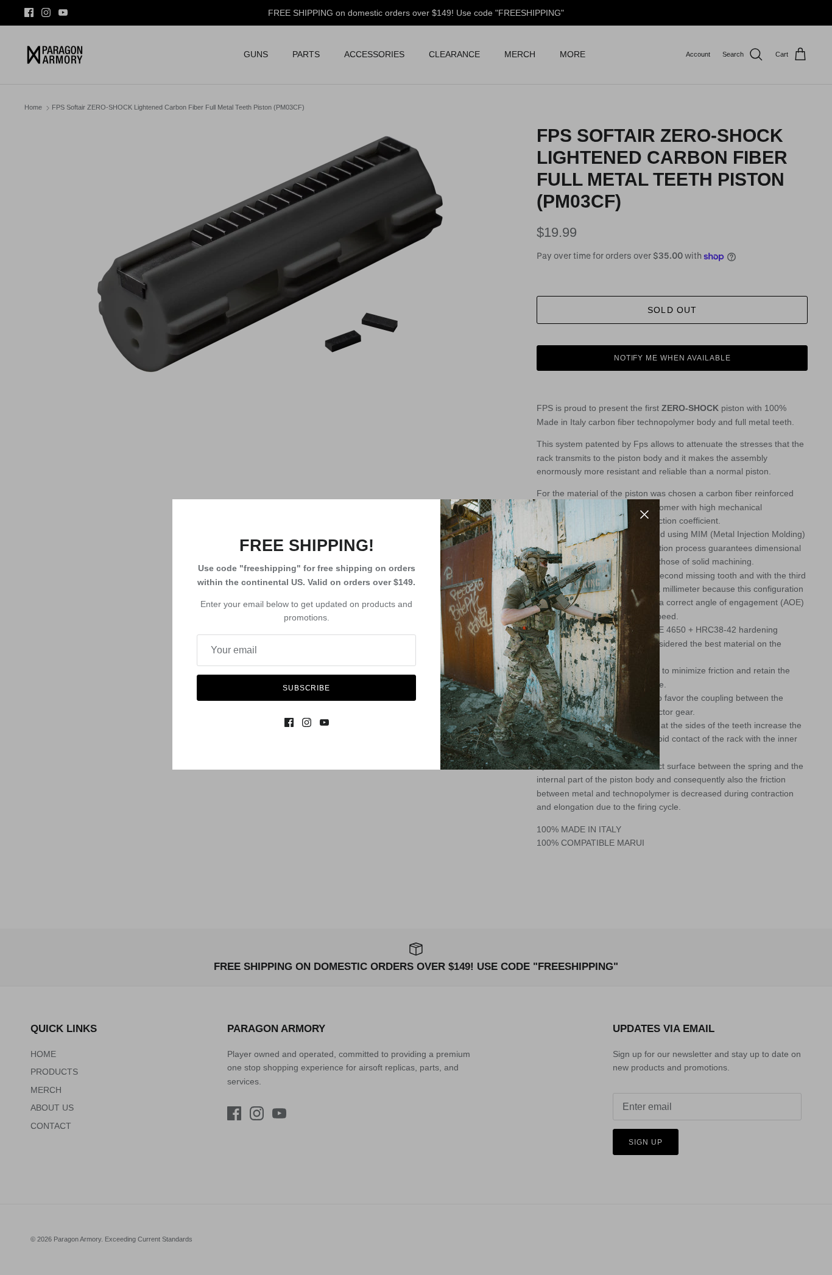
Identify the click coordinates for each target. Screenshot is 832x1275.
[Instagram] (306, 722)
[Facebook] (289, 722)
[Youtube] (324, 722)
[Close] (644, 514)
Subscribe (307, 688)
